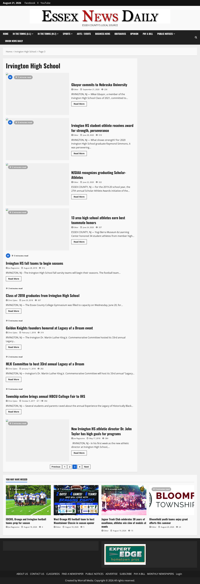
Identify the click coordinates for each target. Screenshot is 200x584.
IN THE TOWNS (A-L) (22, 34)
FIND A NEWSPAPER (72, 573)
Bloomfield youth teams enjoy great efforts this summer (168, 521)
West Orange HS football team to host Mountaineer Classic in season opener (74, 521)
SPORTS (66, 34)
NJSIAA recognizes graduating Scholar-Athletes (37, 184)
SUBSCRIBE (126, 573)
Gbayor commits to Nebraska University (37, 94)
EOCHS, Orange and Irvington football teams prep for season (26, 521)
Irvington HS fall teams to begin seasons (34, 263)
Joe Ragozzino (13, 268)
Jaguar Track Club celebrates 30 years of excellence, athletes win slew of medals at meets (123, 522)
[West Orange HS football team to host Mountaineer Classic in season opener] (76, 500)
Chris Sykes (12, 300)
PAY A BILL (148, 34)
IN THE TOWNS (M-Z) (47, 34)
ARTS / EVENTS (84, 34)
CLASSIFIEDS (53, 573)
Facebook (30, 3)
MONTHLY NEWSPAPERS (160, 573)
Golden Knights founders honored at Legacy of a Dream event (49, 327)
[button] (196, 37)
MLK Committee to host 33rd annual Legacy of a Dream (45, 363)
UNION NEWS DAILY (14, 41)
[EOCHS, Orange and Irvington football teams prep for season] (28, 500)
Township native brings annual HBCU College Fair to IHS (45, 396)
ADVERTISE (112, 573)
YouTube (45, 3)
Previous (56, 466)
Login (179, 573)
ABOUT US (22, 573)
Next (86, 466)
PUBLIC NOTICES (95, 573)
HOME (5, 34)
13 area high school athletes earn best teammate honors (37, 229)
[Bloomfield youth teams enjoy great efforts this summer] (171, 500)
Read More (80, 104)
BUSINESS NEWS (102, 34)
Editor (75, 89)
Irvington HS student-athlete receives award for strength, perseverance (37, 139)
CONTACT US (37, 573)
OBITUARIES (120, 34)
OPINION (134, 34)
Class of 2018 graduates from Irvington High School (43, 295)
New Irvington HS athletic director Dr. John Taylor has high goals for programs (37, 440)
